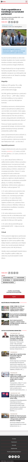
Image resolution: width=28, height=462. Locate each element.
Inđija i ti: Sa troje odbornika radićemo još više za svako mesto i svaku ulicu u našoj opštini (18, 378)
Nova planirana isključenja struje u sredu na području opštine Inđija (18, 315)
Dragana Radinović (18, 280)
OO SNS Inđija (6, 280)
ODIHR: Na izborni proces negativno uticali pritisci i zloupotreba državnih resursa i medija (18, 418)
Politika (10, 25)
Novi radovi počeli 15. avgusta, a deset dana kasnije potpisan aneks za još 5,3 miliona (18, 322)
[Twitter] (12, 457)
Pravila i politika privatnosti (14, 451)
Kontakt (14, 445)
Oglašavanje (14, 448)
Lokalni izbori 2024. (8, 277)
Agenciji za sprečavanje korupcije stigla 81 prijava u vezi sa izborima (18, 356)
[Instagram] (15, 457)
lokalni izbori (20, 277)
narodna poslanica (8, 282)
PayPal (14, 296)
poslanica (9, 151)
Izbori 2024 (5, 25)
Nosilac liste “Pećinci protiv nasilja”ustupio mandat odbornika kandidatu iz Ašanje (17, 337)
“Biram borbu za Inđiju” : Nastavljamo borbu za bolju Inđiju (18, 396)
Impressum (14, 442)
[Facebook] (9, 457)
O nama (14, 438)
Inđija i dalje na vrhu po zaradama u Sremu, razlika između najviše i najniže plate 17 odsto (17, 308)
